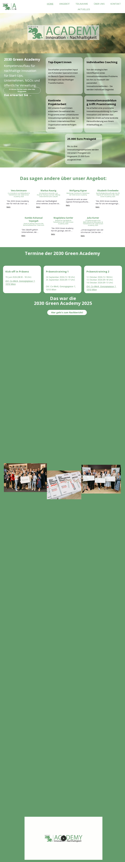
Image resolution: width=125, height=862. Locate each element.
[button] (98, 857)
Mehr (8, 207)
